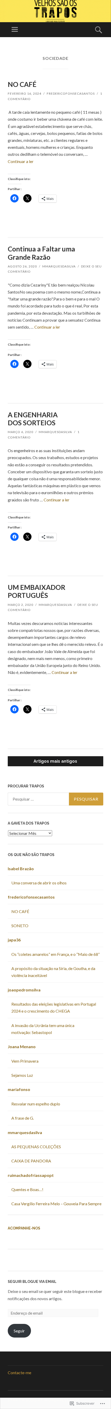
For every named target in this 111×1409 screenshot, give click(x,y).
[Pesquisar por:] (55, 799)
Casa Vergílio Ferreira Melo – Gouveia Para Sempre (56, 1203)
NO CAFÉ (22, 84)
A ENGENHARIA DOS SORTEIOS (33, 419)
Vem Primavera (24, 1060)
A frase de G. (22, 1117)
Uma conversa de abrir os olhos (39, 882)
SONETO (19, 925)
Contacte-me (19, 1372)
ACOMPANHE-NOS (24, 1228)
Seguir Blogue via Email (32, 1282)
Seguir (19, 1330)
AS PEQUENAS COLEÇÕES (36, 1146)
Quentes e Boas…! (27, 1189)
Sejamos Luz (22, 1075)
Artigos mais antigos (55, 761)
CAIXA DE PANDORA (31, 1160)
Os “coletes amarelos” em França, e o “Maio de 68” (55, 954)
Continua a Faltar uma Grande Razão (41, 253)
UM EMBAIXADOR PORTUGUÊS (36, 591)
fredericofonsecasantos (71, 93)
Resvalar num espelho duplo (35, 1103)
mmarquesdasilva (59, 266)
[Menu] (14, 29)
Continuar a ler (21, 161)
